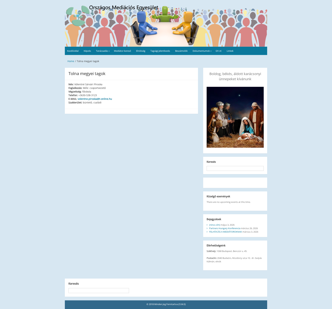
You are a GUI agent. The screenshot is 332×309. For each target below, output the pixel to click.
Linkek (230, 50)
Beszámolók (181, 50)
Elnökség (140, 50)
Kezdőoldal (73, 50)
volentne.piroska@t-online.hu (95, 98)
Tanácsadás (102, 50)
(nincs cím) (214, 224)
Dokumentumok (201, 50)
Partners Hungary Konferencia (224, 228)
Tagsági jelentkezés (160, 50)
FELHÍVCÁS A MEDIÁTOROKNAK (225, 231)
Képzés (87, 50)
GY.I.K (219, 50)
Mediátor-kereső (122, 50)
